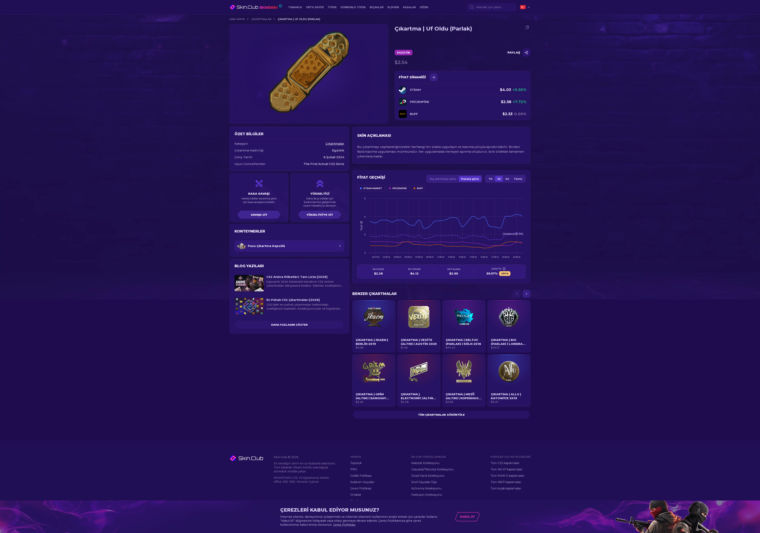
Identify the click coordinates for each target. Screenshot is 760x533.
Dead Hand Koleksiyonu (428, 475)
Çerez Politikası (360, 488)
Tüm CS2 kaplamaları (505, 463)
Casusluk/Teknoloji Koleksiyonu (432, 469)
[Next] (526, 294)
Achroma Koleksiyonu (426, 488)
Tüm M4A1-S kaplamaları (507, 475)
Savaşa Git (259, 214)
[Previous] (517, 294)
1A (499, 178)
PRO (353, 469)
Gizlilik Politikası (360, 475)
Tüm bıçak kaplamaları (506, 488)
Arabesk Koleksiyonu (425, 463)
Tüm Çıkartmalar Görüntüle (441, 414)
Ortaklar (355, 495)
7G (491, 178)
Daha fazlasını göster (289, 324)
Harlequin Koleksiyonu (426, 495)
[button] (373, 326)
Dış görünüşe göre (443, 178)
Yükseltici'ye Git (320, 214)
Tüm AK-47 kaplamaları (506, 469)
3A (507, 178)
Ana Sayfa (237, 19)
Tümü (518, 178)
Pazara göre (470, 178)
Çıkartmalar (261, 19)
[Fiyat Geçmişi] (434, 77)
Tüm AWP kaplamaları (506, 482)
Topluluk (356, 463)
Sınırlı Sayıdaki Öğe (424, 482)
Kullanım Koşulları (362, 482)
